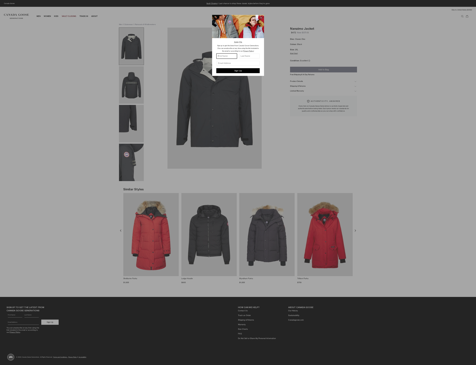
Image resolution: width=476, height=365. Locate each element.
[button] (261, 17)
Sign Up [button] (238, 70)
